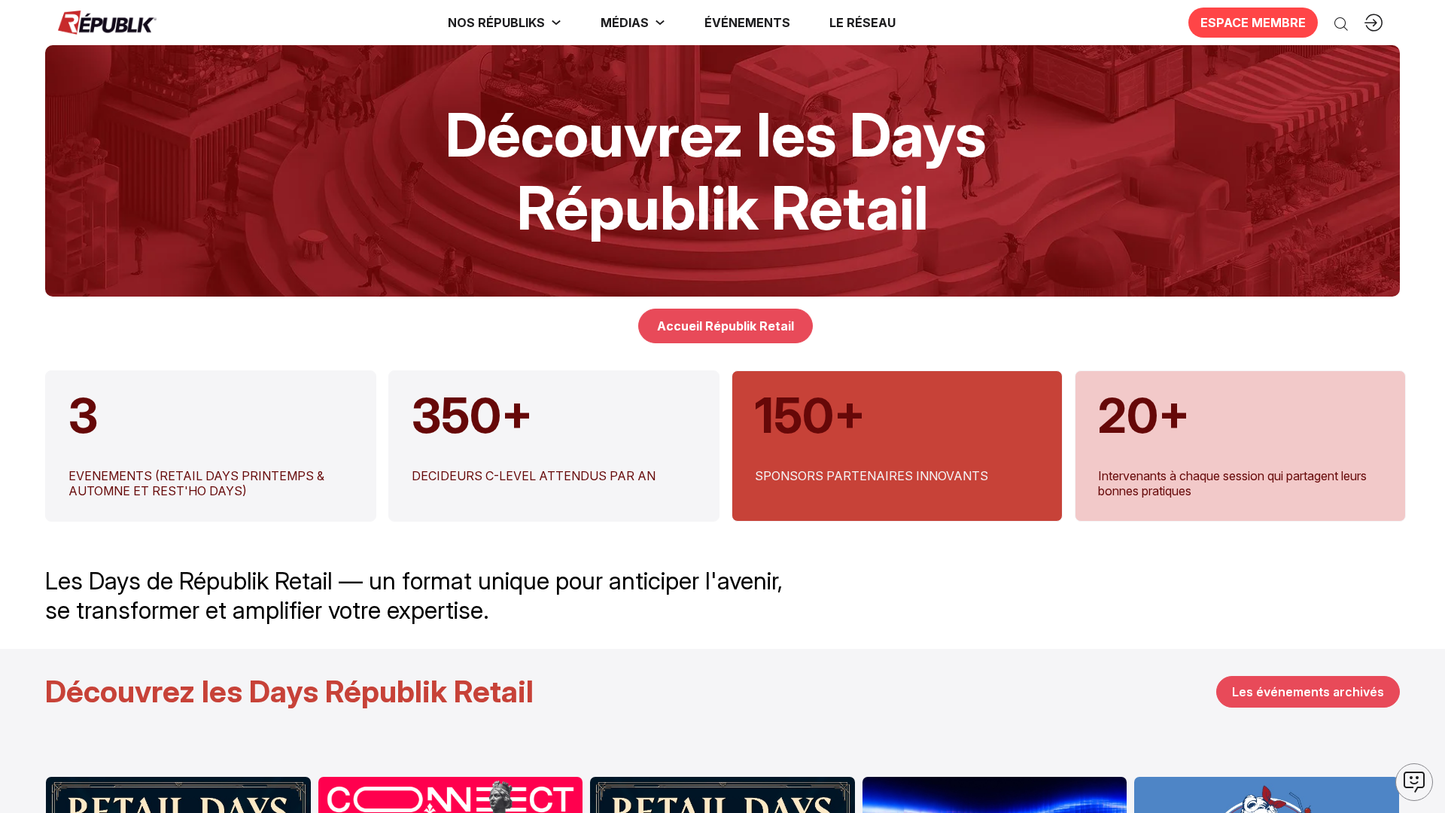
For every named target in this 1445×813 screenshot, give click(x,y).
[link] (504, 23)
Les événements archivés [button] (1308, 691)
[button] (747, 23)
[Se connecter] (1373, 23)
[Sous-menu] (556, 23)
